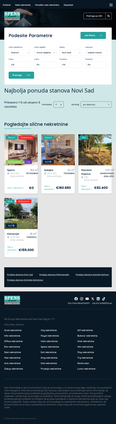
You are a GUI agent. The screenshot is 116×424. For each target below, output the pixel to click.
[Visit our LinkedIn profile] (98, 298)
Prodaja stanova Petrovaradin (54, 274)
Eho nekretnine (12, 346)
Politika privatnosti (79, 303)
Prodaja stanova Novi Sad (20, 274)
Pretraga (17, 75)
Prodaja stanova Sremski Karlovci (92, 274)
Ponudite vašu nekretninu (47, 5)
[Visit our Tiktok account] (103, 298)
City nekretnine (49, 330)
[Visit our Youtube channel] (87, 298)
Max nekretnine (12, 357)
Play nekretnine (85, 352)
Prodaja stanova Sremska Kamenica (25, 279)
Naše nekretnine (23, 5)
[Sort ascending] (56, 104)
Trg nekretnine (85, 357)
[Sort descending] (61, 104)
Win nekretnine (85, 346)
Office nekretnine (13, 341)
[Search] (108, 16)
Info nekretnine (12, 335)
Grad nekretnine (13, 330)
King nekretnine (49, 357)
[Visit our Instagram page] (81, 298)
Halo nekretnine (49, 341)
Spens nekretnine (50, 346)
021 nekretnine (85, 330)
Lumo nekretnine (86, 368)
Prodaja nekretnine (51, 368)
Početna (7, 5)
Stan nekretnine (12, 352)
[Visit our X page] (92, 298)
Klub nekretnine (85, 341)
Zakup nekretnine (13, 368)
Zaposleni (68, 5)
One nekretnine (49, 363)
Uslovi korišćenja (102, 303)
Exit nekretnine (48, 352)
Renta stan (83, 363)
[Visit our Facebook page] (76, 298)
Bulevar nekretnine (87, 335)
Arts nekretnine (12, 363)
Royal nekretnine (50, 335)
